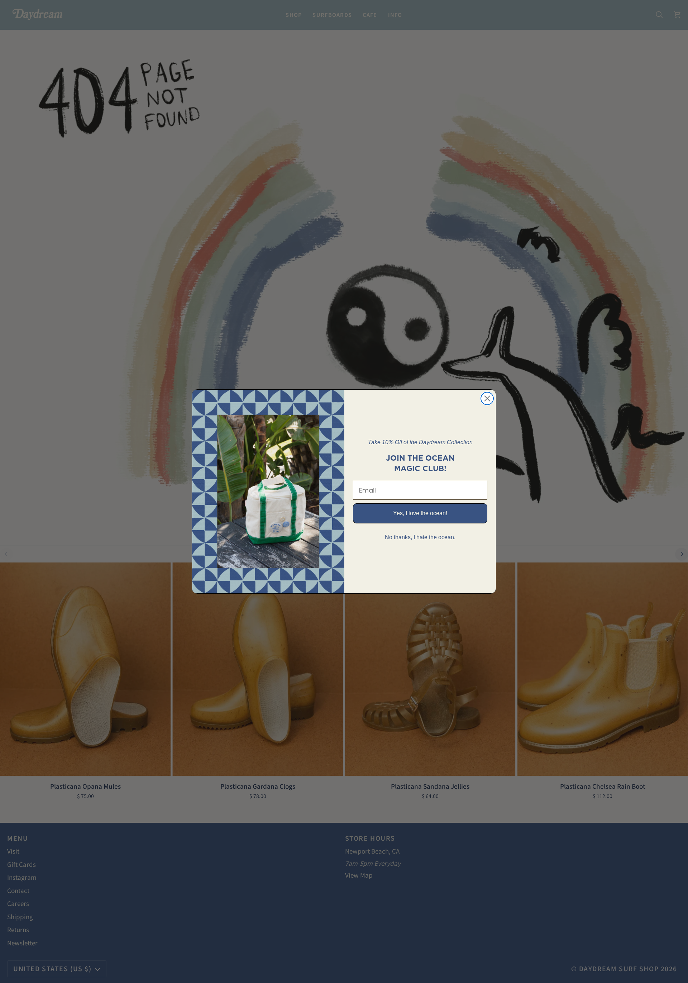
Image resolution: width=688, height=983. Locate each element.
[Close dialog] (487, 398)
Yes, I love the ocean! (420, 513)
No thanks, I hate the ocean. (420, 537)
